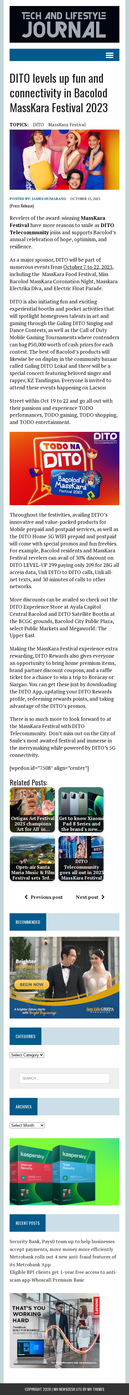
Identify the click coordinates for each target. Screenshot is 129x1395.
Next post (87, 897)
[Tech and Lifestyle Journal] (64, 24)
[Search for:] (64, 1077)
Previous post (47, 897)
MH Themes (95, 1389)
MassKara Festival (67, 124)
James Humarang (49, 198)
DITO (38, 124)
